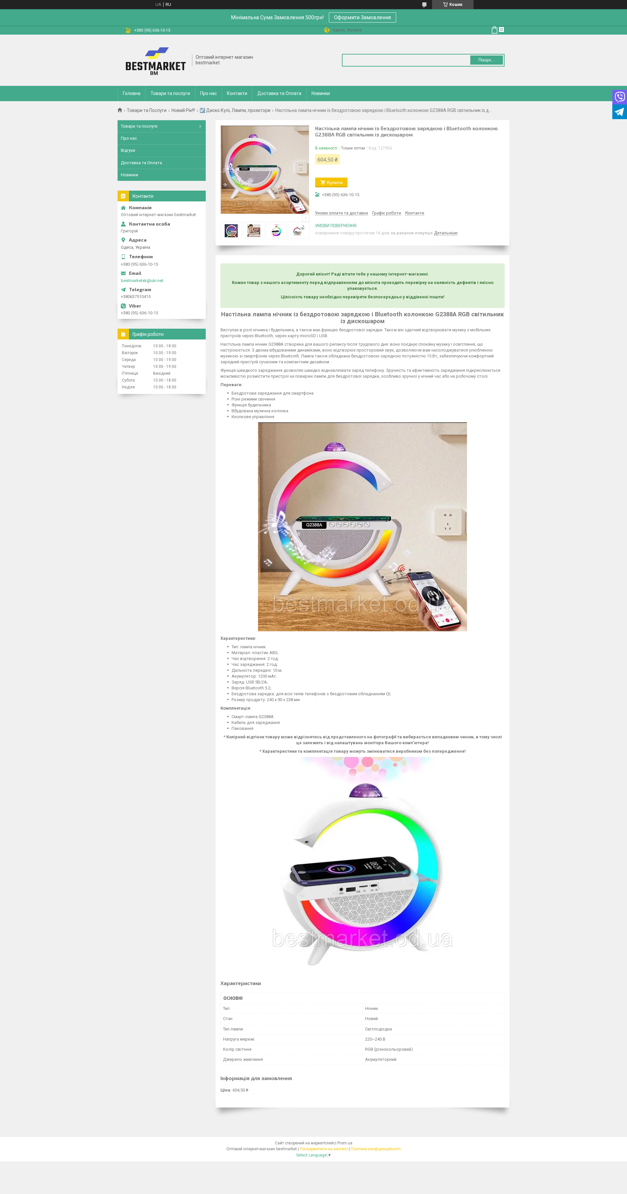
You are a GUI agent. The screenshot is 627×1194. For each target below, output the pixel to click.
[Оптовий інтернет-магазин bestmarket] (155, 60)
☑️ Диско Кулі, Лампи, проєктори (235, 110)
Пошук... (486, 59)
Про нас (208, 93)
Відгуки (128, 150)
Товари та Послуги (147, 110)
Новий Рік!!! (183, 110)
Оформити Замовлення (362, 17)
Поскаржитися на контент (324, 1149)
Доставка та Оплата (279, 93)
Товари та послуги (170, 93)
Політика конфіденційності (376, 1149)
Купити (335, 182)
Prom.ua (344, 1143)
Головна (131, 93)
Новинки (321, 93)
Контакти (237, 93)
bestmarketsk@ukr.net (142, 280)
